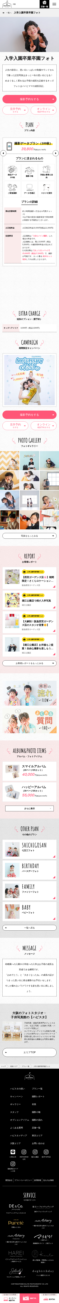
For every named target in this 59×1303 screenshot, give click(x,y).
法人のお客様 (48, 1180)
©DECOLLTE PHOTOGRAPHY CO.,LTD (34, 1284)
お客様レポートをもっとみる (29, 663)
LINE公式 (13, 1157)
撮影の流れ (37, 1120)
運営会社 (8, 1180)
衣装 (34, 1104)
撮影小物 (36, 1112)
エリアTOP (29, 1052)
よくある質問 (16, 1127)
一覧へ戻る (29, 928)
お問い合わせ (38, 1143)
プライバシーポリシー (23, 1180)
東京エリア (37, 1135)
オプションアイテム (19, 1120)
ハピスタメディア (18, 1135)
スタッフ (14, 1112)
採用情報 (37, 1180)
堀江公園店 (35, 1157)
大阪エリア (14, 1066)
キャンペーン (16, 1096)
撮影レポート (38, 1096)
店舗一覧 (36, 1127)
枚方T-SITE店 (46, 1157)
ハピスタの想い (17, 1088)
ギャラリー (15, 1104)
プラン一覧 (25, 1066)
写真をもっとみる (29, 536)
